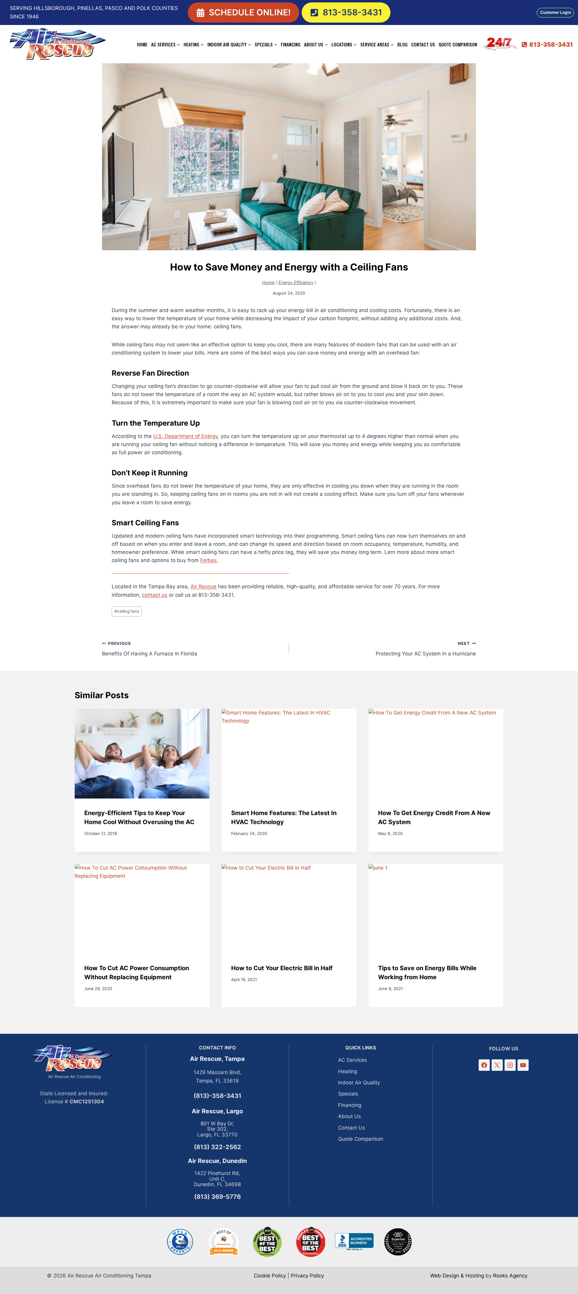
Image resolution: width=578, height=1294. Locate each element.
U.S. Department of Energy (185, 436)
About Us (349, 1116)
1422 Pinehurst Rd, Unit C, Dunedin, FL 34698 (217, 1178)
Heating (347, 1071)
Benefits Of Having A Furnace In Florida (149, 649)
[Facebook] (484, 1065)
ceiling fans (126, 611)
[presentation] (142, 754)
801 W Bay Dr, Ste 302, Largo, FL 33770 (217, 1129)
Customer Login (555, 12)
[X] (497, 1065)
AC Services (352, 1060)
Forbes (208, 560)
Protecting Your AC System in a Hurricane (426, 649)
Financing (290, 44)
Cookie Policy (270, 1276)
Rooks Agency (510, 1276)
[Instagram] (510, 1065)
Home (142, 44)
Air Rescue (203, 586)
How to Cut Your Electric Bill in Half (282, 967)
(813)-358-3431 (217, 1095)
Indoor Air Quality (359, 1083)
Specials (348, 1094)
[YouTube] (523, 1065)
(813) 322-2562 (217, 1147)
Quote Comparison (458, 44)
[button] (243, 12)
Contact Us (423, 44)
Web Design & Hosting (457, 1276)
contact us (154, 595)
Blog (402, 44)
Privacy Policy (307, 1276)
